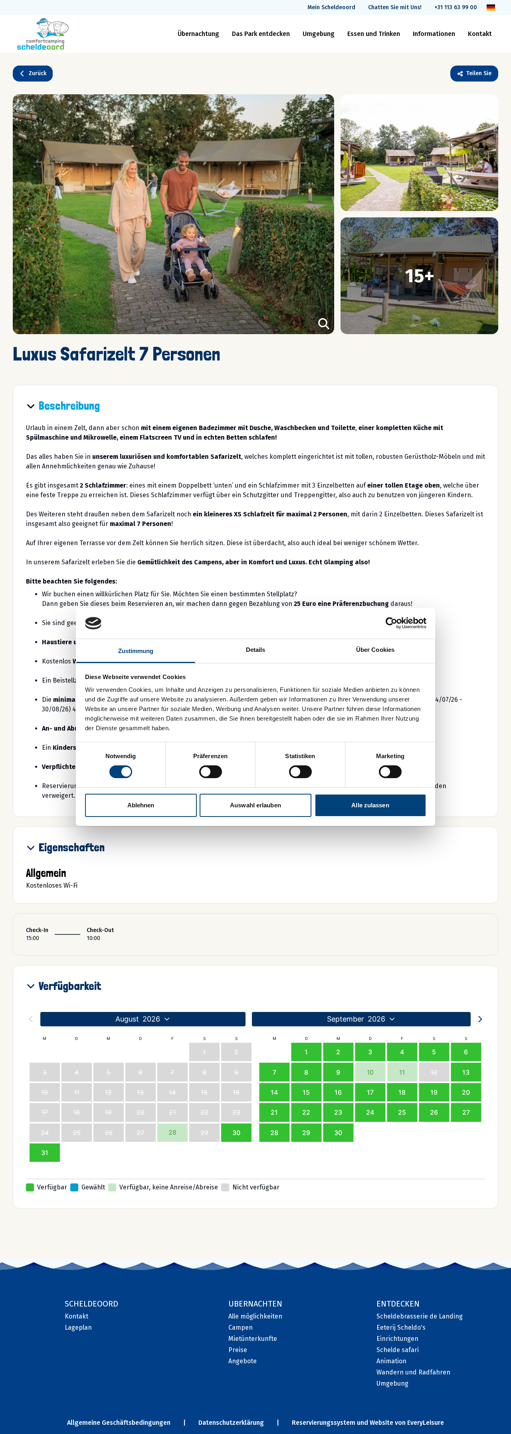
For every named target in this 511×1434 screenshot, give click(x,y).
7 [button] (274, 1072)
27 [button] (466, 1112)
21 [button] (274, 1112)
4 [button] (402, 1052)
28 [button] (274, 1133)
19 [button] (434, 1092)
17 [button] (370, 1092)
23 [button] (338, 1112)
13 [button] (465, 1072)
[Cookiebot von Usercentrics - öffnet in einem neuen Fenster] (391, 623)
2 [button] (338, 1052)
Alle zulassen (370, 805)
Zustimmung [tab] (136, 650)
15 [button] (306, 1092)
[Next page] (480, 1019)
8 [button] (306, 1072)
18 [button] (402, 1092)
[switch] (210, 771)
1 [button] (306, 1052)
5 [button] (434, 1052)
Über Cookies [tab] (375, 649)
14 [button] (274, 1092)
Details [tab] (255, 649)
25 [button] (402, 1112)
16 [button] (338, 1092)
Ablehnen (140, 805)
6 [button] (466, 1052)
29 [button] (306, 1133)
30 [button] (236, 1133)
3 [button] (370, 1052)
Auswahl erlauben (255, 805)
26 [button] (434, 1112)
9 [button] (338, 1072)
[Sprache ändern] (490, 7)
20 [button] (466, 1092)
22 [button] (306, 1112)
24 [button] (370, 1112)
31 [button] (44, 1153)
